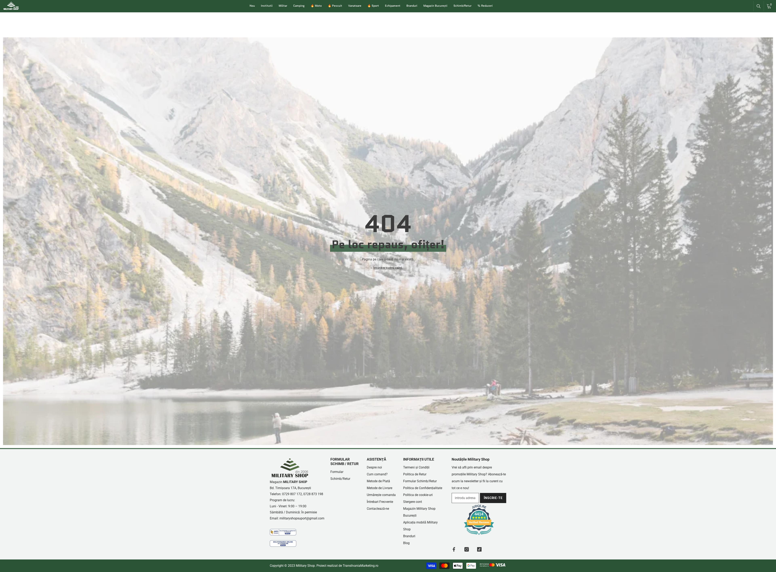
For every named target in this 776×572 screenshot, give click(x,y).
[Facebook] (454, 549)
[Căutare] (758, 6)
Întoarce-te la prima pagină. (388, 267)
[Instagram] (466, 549)
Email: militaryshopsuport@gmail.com (297, 518)
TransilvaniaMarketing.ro (360, 566)
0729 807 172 (292, 494)
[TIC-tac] (479, 549)
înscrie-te (493, 498)
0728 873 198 (313, 494)
